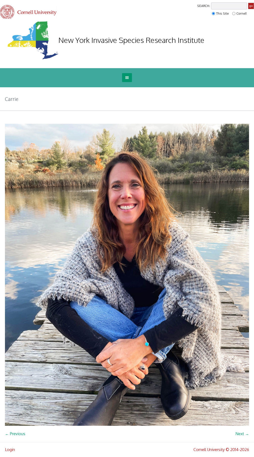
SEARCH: (203, 6)
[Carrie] (127, 275)
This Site (222, 13)
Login (10, 449)
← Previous (15, 433)
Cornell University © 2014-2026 (221, 449)
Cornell (241, 13)
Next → (242, 433)
